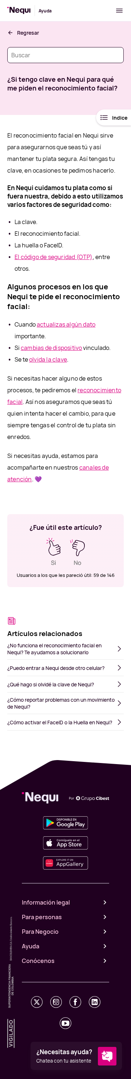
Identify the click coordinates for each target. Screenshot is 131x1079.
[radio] (53, 551)
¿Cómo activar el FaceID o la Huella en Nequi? (59, 722)
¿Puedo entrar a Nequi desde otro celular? (55, 667)
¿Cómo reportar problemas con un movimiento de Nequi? (61, 703)
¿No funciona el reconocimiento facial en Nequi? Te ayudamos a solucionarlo (54, 649)
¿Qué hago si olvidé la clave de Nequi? (50, 684)
